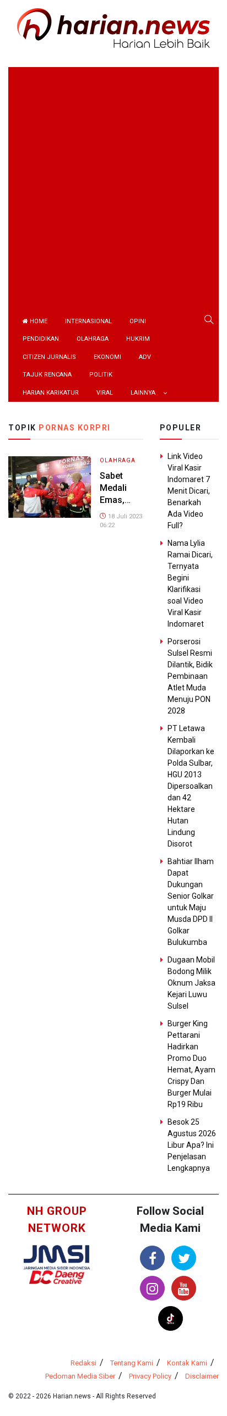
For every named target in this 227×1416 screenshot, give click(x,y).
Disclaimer (202, 1376)
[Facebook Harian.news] (152, 1258)
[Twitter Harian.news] (183, 1258)
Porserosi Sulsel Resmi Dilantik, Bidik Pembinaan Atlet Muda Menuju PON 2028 (190, 676)
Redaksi (83, 1363)
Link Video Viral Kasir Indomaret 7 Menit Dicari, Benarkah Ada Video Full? (188, 491)
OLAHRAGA (93, 338)
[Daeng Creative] (56, 1277)
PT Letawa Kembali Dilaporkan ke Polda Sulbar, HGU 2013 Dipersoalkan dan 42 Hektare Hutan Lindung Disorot (190, 786)
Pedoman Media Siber (80, 1376)
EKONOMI (107, 357)
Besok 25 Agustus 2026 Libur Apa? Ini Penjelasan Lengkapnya (191, 1145)
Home (37, 321)
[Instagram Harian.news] (152, 1288)
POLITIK (100, 374)
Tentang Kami (131, 1363)
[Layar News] (57, 1257)
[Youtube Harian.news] (183, 1288)
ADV (145, 357)
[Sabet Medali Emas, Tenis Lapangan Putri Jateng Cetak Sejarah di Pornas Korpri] (49, 486)
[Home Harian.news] (113, 27)
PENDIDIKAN (41, 338)
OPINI (137, 321)
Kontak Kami (187, 1363)
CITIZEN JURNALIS (49, 357)
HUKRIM (138, 338)
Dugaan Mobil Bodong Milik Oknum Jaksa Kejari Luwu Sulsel (191, 982)
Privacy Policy (150, 1376)
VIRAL (104, 392)
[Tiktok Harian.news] (170, 1318)
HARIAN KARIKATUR (51, 392)
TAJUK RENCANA (47, 374)
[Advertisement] (113, 180)
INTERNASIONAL (88, 321)
